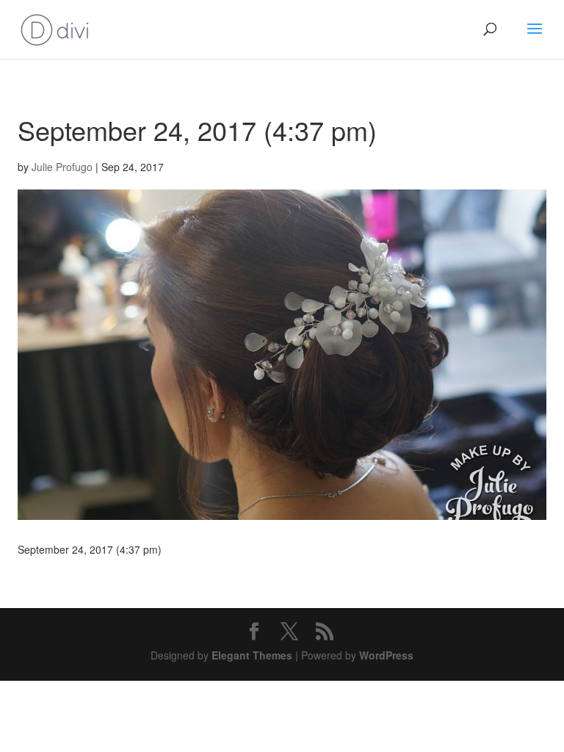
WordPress (386, 655)
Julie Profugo (62, 166)
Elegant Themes (252, 655)
